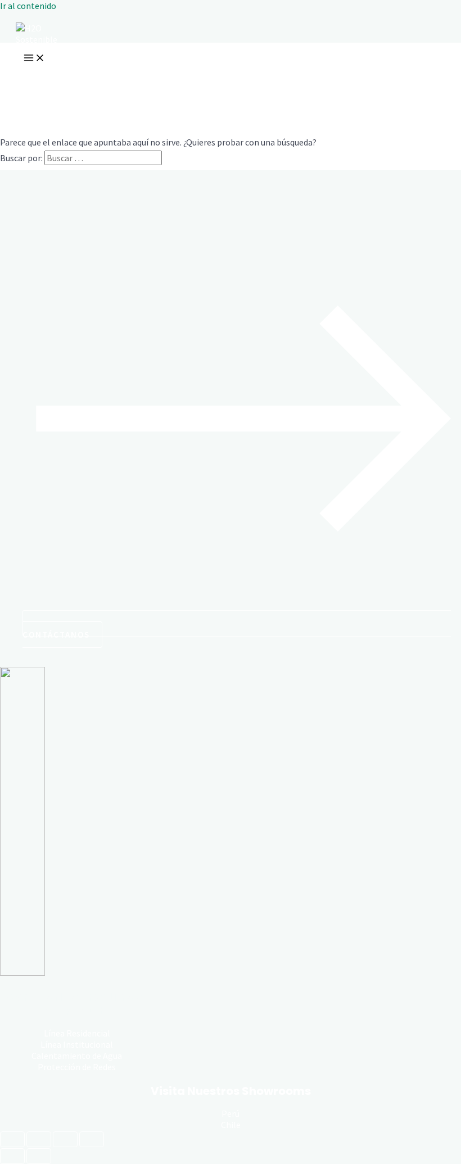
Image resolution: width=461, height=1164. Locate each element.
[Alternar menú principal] (34, 58)
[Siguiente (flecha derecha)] (38, 1156)
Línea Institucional (76, 1044)
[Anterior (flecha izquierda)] (12, 1156)
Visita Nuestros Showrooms (231, 1091)
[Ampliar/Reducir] (12, 1139)
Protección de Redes (77, 1066)
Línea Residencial (77, 1033)
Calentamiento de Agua (76, 1055)
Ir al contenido (28, 5)
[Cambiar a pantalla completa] (38, 1139)
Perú (230, 1113)
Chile (231, 1124)
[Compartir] (65, 1139)
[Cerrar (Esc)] (91, 1139)
